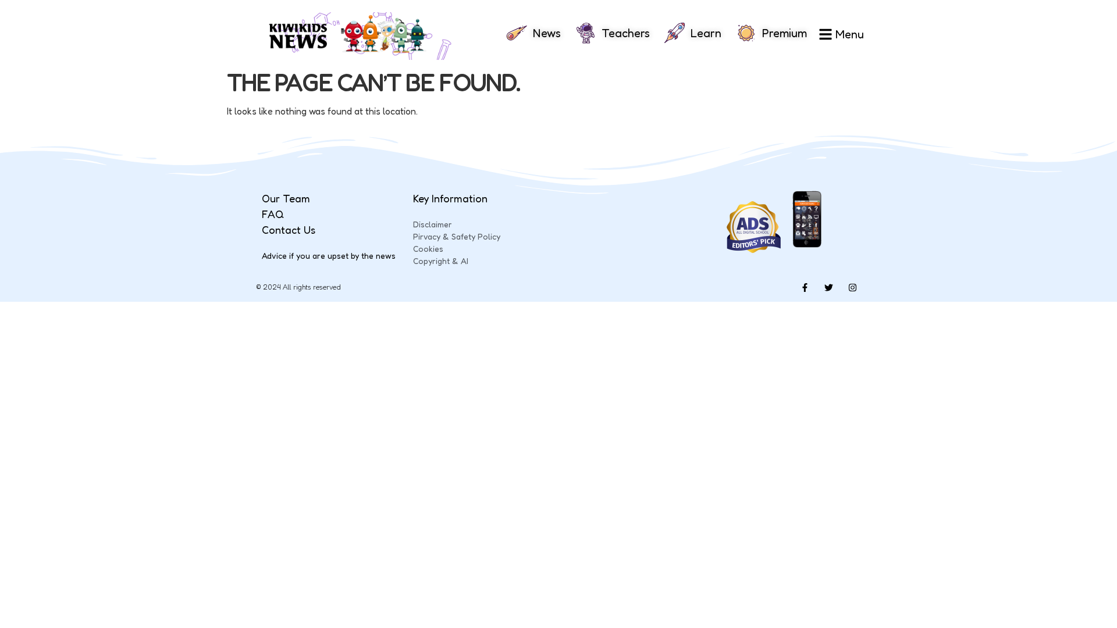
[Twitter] (828, 287)
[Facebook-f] (804, 287)
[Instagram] (852, 287)
